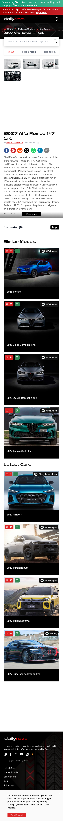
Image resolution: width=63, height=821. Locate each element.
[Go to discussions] (17, 251)
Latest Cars (9, 768)
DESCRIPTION (29, 52)
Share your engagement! (25, 5)
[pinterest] (13, 150)
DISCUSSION (50, 52)
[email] (47, 150)
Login (54, 227)
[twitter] (26, 150)
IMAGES (11, 52)
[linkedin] (40, 150)
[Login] (56, 19)
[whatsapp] (33, 150)
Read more (31, 214)
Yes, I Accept (16, 815)
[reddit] (20, 150)
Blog (6, 781)
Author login (9, 785)
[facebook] (6, 150)
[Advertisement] (31, 106)
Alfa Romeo (45, 29)
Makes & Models (26, 29)
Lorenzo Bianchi (14, 143)
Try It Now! (41, 12)
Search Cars (10, 776)
